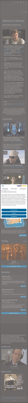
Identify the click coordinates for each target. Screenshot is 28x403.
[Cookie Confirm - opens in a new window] (22, 186)
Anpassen (14, 213)
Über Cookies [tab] (14, 188)
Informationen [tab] (23, 188)
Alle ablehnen (14, 216)
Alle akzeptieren (14, 210)
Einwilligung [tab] (5, 188)
